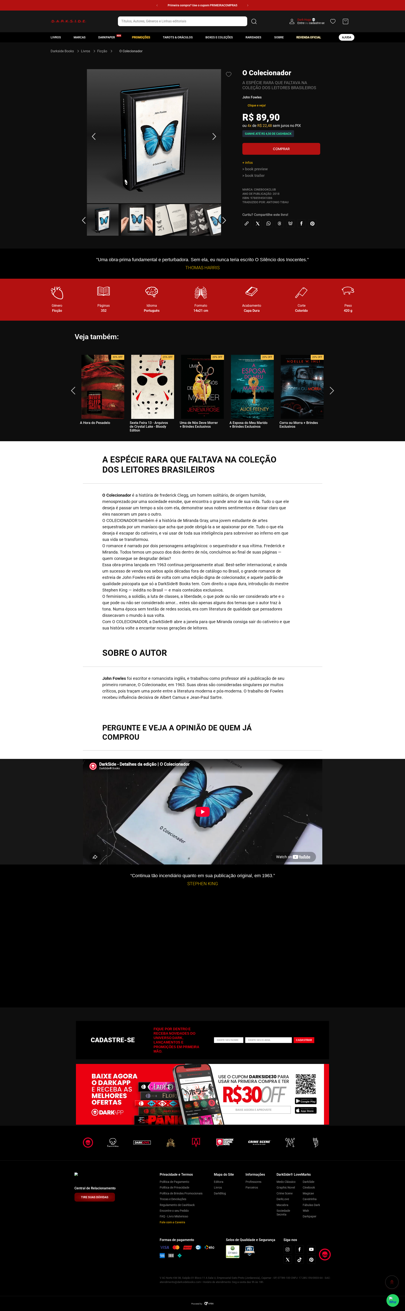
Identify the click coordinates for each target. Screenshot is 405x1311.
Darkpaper (309, 1216)
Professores (253, 1181)
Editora (218, 1181)
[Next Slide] (247, 5)
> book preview (255, 169)
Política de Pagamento (174, 1181)
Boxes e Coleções (219, 37)
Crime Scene (285, 1193)
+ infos (247, 163)
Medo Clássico (286, 1181)
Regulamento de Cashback (177, 1205)
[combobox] (188, 21)
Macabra (282, 1205)
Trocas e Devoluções (173, 1199)
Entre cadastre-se (310, 23)
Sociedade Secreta (283, 1212)
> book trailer (253, 175)
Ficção (102, 51)
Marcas (80, 37)
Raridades (253, 37)
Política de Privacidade (174, 1187)
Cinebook (309, 1187)
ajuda (346, 37)
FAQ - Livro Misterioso (174, 1216)
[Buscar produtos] (254, 21)
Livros (56, 37)
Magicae (308, 1193)
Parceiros (252, 1187)
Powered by (196, 1304)
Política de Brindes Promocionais (181, 1193)
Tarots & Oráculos (178, 37)
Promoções (141, 37)
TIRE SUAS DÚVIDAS (94, 1197)
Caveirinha (310, 1199)
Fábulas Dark (311, 1205)
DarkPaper (106, 37)
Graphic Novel (286, 1187)
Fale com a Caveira (172, 1222)
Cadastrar (304, 1040)
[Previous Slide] (157, 5)
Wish (306, 1210)
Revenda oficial (308, 37)
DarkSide (308, 1181)
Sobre (279, 37)
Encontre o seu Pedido (174, 1210)
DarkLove (283, 1199)
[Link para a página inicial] (64, 51)
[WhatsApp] (392, 1300)
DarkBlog (220, 1193)
